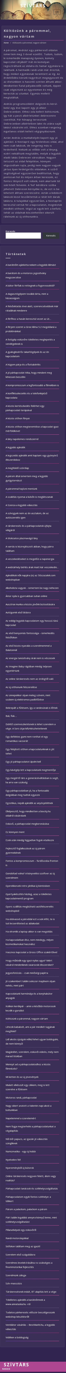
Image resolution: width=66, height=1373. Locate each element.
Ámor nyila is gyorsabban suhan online (26, 596)
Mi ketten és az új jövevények (22, 1076)
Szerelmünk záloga (16, 1275)
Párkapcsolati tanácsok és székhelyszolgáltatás (32, 1188)
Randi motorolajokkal (17, 1238)
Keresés (10, 231)
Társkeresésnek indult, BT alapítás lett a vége (31, 1291)
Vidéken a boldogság (17, 1337)
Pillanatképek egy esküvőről (21, 1229)
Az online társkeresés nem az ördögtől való (30, 678)
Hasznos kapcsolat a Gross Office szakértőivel (31, 952)
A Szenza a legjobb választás (21, 505)
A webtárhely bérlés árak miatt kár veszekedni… (32, 567)
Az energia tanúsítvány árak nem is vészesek (30, 658)
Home (6, 42)
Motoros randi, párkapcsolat (21, 1097)
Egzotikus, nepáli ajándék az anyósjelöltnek (29, 803)
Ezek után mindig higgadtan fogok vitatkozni (30, 840)
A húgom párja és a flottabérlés (23, 364)
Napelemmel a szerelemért (21, 1118)
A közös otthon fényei (18, 418)
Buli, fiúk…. (11, 715)
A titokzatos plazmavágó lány (22, 538)
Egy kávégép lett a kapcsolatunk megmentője (31, 769)
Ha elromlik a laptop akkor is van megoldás (29, 931)
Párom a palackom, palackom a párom (26, 1209)
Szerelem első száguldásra (20, 1254)
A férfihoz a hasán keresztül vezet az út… (28, 318)
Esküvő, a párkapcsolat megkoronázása (27, 823)
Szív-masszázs (14, 1283)
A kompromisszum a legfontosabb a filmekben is (32, 385)
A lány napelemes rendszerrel (22, 439)
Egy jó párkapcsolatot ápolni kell (23, 761)
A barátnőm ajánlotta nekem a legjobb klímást (31, 264)
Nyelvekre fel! (13, 1159)
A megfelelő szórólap (17, 468)
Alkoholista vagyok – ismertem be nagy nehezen (32, 587)
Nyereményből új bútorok (20, 1167)
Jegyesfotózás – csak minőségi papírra (27, 972)
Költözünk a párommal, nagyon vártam (27, 1018)
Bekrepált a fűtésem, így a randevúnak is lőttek (32, 707)
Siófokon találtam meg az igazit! (23, 1246)
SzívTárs (33, 6)
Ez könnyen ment (15, 832)
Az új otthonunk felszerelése (21, 687)
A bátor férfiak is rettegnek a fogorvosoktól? (30, 285)
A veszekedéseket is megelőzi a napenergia (30, 558)
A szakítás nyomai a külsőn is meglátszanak (29, 496)
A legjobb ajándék (15, 447)
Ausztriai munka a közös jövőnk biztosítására (30, 604)
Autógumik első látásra (18, 612)
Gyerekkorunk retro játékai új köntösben (28, 885)
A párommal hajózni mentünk (21, 488)
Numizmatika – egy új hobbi (21, 1151)
